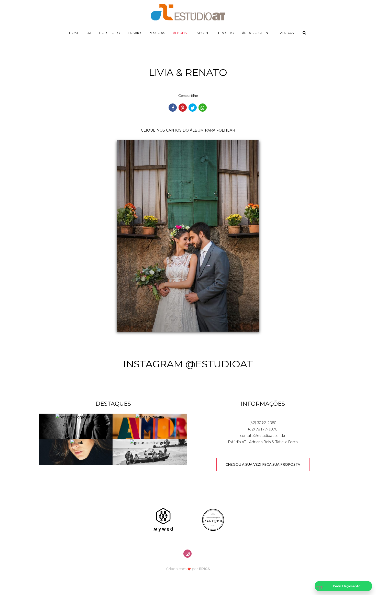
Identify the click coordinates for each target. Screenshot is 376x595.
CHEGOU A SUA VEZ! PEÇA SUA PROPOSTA (263, 464)
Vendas (287, 33)
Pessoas (157, 33)
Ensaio (134, 33)
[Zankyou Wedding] (213, 519)
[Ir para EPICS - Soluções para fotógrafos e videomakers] (188, 568)
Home (74, 33)
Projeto (226, 33)
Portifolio (109, 33)
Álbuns (180, 33)
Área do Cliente (257, 33)
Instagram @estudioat (188, 364)
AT (89, 33)
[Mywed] (163, 519)
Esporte (203, 33)
